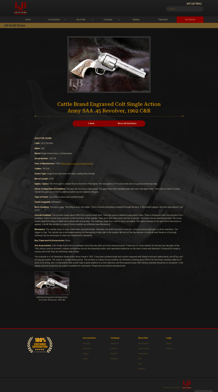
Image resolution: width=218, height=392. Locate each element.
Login (85, 358)
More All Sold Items (127, 123)
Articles (114, 353)
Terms (169, 343)
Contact (114, 358)
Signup (86, 353)
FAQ (140, 364)
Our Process (143, 348)
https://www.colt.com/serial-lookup (76, 163)
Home (28, 19)
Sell (139, 358)
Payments (163, 19)
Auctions (86, 343)
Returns (141, 369)
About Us (115, 343)
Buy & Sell (81, 19)
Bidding (136, 19)
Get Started (190, 19)
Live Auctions (54, 19)
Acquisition (143, 353)
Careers (114, 348)
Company (108, 19)
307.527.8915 (194, 3)
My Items (87, 348)
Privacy (169, 348)
